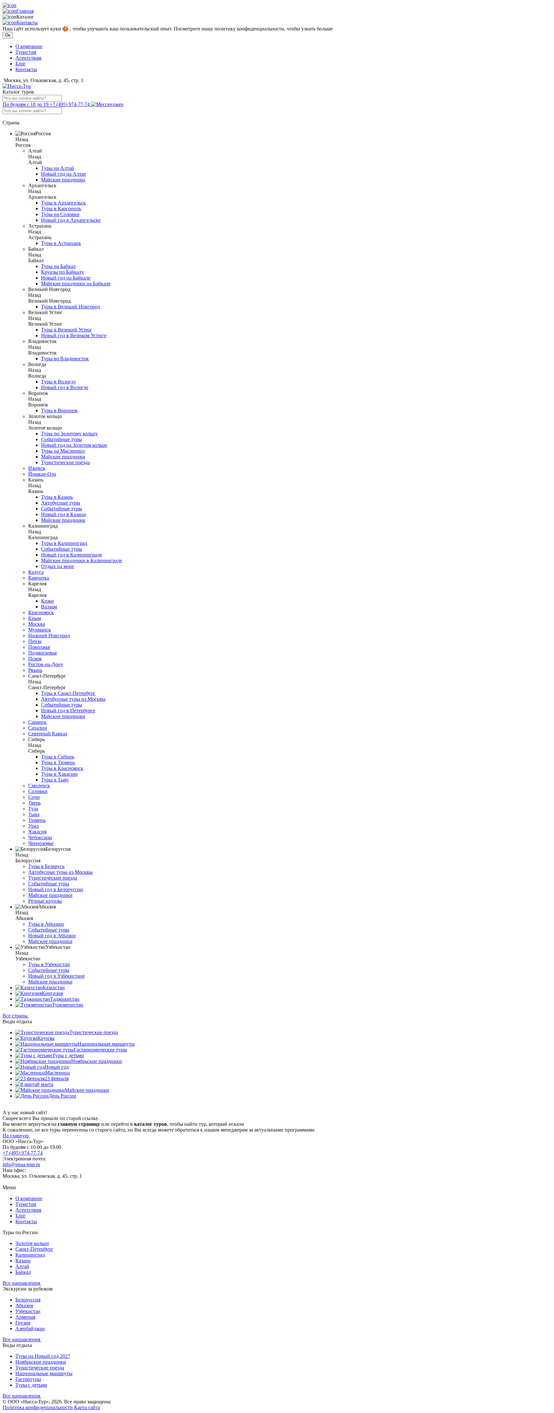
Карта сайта (87, 1407)
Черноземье (41, 843)
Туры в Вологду (58, 381)
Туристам (25, 52)
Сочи (34, 797)
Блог (20, 63)
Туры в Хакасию (59, 774)
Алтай (22, 1266)
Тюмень (37, 820)
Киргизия (52, 993)
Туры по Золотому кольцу (69, 433)
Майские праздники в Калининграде (81, 560)
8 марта (45, 1084)
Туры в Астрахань (61, 243)
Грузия (22, 1322)
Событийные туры (61, 439)
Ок (7, 35)
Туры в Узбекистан (49, 964)
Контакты (27, 22)
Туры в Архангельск (63, 202)
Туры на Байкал (58, 266)
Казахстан (54, 987)
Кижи (47, 601)
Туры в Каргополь (61, 208)
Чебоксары (40, 837)
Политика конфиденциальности (38, 1407)
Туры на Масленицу (63, 451)
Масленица (57, 1072)
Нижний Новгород (49, 635)
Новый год (57, 1067)
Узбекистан (27, 1311)
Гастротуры (28, 1379)
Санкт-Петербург (34, 1249)
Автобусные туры (60, 503)
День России (62, 1096)
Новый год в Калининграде (71, 554)
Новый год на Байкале (65, 277)
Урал (33, 826)
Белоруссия (27, 1299)
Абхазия (24, 1305)
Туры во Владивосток (65, 358)
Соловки (37, 791)
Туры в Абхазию (46, 924)
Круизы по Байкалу (62, 272)
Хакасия (37, 831)
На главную (16, 1135)
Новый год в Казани (63, 514)
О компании (28, 46)
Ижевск (36, 468)
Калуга (36, 572)
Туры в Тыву (55, 779)
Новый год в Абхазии (52, 935)
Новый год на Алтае (63, 174)
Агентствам (28, 58)
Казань (22, 1260)
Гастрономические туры (100, 1049)
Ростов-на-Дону (45, 664)
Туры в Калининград (64, 543)
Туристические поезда (65, 462)
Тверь (34, 803)
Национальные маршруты (106, 1044)
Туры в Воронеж (59, 410)
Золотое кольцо (32, 1243)
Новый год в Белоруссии (55, 889)
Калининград (30, 1255)
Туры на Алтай (57, 168)
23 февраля (57, 1078)
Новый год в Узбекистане (56, 976)
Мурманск (39, 629)
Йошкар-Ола (42, 474)
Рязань (35, 670)
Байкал (23, 1272)
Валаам (49, 606)
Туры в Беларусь (46, 866)
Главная (25, 11)
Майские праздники (63, 179)
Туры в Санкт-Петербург (68, 693)
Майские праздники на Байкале (76, 283)
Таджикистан (65, 999)
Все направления (22, 1283)
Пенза (34, 641)
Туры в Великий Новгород (70, 306)
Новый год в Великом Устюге (73, 335)
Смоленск (39, 785)
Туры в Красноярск (62, 768)
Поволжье (39, 647)
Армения (25, 1317)
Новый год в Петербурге (68, 710)
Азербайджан (30, 1328)
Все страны (16, 1015)
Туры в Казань (57, 497)
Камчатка (38, 578)
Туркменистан (67, 1004)
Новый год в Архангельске (71, 220)
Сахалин (37, 728)
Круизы (46, 1038)
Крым (34, 618)
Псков (35, 658)
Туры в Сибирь (57, 756)
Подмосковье (42, 653)
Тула (33, 808)
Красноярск (41, 612)
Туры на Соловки (60, 214)
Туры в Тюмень (58, 762)
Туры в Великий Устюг (66, 329)
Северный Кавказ (47, 733)
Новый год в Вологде (64, 387)
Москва (36, 624)
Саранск (37, 722)
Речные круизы (45, 901)
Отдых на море (57, 566)
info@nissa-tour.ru (21, 1164)
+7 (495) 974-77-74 (47, 104)
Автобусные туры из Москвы (73, 699)
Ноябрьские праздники (96, 1061)
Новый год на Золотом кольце (74, 445)
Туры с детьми (68, 1055)
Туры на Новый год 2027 (42, 1356)
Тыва (33, 814)
